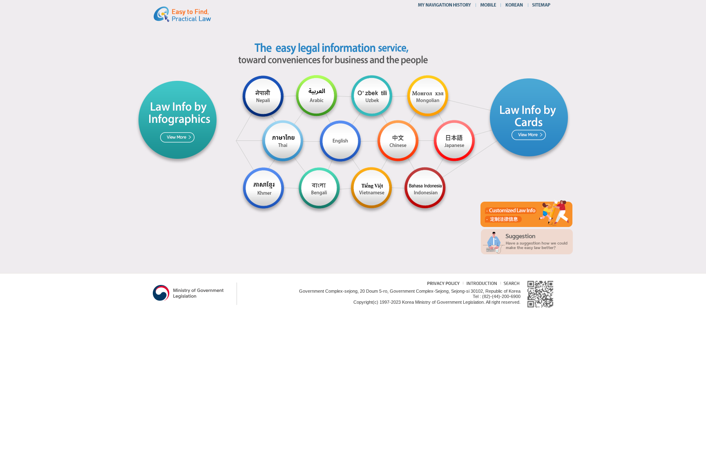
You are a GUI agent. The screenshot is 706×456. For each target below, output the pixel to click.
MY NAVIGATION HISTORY (445, 5)
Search (510, 284)
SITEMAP (539, 5)
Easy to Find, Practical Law (190, 14)
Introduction (480, 284)
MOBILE (488, 5)
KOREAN (514, 5)
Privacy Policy (439, 284)
